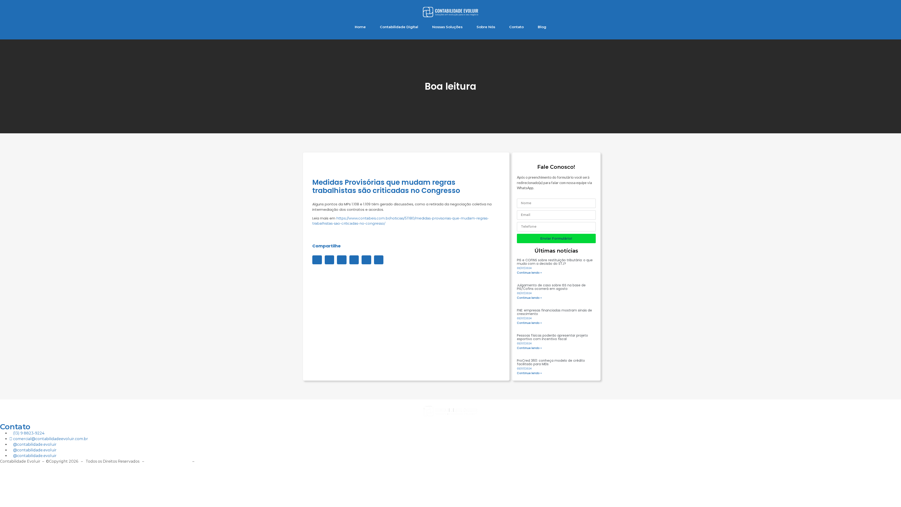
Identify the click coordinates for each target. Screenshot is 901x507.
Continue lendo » (529, 273)
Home (360, 27)
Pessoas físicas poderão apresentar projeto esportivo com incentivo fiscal (552, 337)
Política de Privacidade (168, 461)
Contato (516, 27)
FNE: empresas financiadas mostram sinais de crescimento (554, 312)
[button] (317, 259)
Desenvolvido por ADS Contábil (226, 461)
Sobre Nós (486, 27)
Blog (542, 27)
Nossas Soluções (447, 27)
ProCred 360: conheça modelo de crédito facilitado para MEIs (551, 362)
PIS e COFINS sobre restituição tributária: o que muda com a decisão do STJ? (555, 262)
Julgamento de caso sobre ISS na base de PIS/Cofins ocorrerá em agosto (551, 287)
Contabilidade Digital (399, 27)
